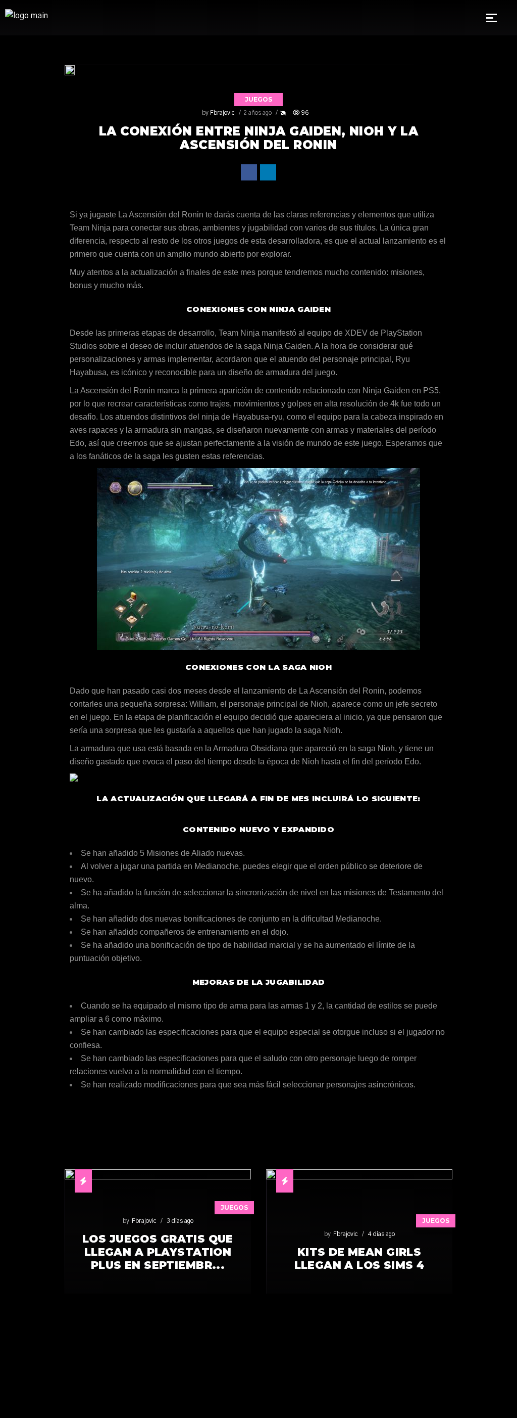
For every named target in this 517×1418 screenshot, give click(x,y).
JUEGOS (258, 99)
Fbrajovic (222, 113)
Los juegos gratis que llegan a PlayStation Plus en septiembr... (157, 1251)
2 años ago (257, 113)
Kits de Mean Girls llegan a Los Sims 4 (359, 1258)
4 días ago (381, 1234)
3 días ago (180, 1221)
